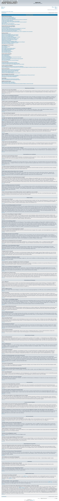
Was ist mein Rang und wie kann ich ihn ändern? (9, 30)
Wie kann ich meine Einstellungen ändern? (8, 26)
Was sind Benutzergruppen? (6, 56)
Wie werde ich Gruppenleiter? (6, 57)
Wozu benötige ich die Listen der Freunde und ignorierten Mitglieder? (13, 66)
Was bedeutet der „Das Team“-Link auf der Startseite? (10, 60)
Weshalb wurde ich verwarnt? (6, 40)
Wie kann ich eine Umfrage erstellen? (8, 36)
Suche (56, 7)
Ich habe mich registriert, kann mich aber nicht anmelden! (11, 21)
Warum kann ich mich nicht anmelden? (8, 17)
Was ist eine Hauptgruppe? (6, 59)
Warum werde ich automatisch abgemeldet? (9, 18)
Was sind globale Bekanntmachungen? (8, 49)
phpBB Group (25, 476)
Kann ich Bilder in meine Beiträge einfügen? (9, 48)
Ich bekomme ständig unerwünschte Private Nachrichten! (11, 63)
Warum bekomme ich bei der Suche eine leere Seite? (10, 71)
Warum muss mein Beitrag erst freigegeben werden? (10, 42)
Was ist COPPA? (4, 22)
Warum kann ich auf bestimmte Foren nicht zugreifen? (10, 38)
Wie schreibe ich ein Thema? (6, 33)
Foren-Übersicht (4, 496)
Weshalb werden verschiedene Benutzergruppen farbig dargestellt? (12, 58)
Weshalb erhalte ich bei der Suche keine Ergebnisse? (10, 70)
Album (56, 8)
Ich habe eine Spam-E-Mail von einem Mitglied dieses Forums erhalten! (13, 64)
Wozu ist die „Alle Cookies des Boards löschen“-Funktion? (11, 24)
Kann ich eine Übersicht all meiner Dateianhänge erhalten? (11, 79)
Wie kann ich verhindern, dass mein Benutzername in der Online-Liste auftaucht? (14, 19)
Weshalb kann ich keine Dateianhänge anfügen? (9, 39)
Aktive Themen (11, 11)
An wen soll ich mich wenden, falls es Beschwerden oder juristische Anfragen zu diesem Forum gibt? (17, 83)
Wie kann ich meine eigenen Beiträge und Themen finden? (11, 72)
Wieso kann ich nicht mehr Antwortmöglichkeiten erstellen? (11, 37)
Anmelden (3, 7)
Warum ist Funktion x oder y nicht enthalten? (9, 82)
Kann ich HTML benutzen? (6, 46)
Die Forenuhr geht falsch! (6, 27)
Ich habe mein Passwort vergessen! (7, 20)
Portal (3, 8)
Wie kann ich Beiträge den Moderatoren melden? (9, 41)
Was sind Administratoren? (6, 54)
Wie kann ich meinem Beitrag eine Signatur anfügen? (10, 35)
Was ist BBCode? (4, 45)
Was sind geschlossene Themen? (7, 51)
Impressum (31, 500)
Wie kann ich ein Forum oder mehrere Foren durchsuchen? (11, 69)
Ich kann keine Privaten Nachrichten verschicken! (9, 62)
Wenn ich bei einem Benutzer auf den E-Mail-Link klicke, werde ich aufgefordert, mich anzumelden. (17, 31)
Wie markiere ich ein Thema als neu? (7, 43)
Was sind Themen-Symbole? (6, 52)
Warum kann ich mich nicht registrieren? (8, 23)
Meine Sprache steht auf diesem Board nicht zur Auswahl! (11, 29)
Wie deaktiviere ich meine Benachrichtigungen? (9, 76)
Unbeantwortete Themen (4, 11)
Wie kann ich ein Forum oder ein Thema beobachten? (10, 75)
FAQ (53, 7)
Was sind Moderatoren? (5, 55)
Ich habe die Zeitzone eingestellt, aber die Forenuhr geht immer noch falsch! (14, 28)
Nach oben (3, 99)
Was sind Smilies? (5, 47)
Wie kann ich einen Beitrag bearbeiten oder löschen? (10, 34)
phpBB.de (10, 478)
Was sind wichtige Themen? (6, 50)
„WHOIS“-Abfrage (21, 487)
